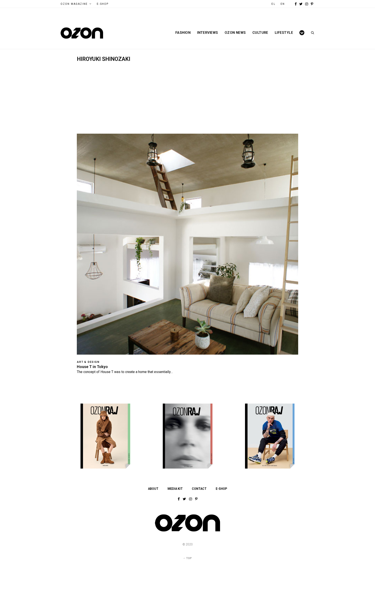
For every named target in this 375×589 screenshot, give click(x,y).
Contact (199, 488)
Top (189, 558)
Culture (260, 32)
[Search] (311, 32)
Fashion (183, 32)
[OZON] (187, 531)
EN (283, 3)
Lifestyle (284, 32)
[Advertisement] (187, 94)
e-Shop (103, 3)
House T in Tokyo (92, 366)
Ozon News (235, 32)
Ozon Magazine (74, 3)
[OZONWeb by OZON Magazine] (82, 33)
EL (273, 3)
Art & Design (88, 361)
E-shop (221, 488)
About (153, 488)
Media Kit (175, 488)
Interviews (207, 32)
